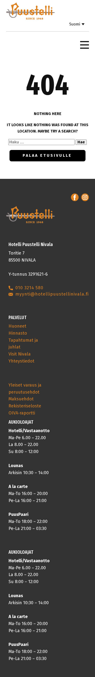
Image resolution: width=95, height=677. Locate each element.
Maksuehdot (21, 399)
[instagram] (85, 197)
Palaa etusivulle (47, 155)
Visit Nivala (20, 354)
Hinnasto (18, 333)
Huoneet (17, 326)
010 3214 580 (29, 287)
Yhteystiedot (21, 361)
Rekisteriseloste (25, 406)
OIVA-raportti (22, 413)
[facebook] (75, 197)
